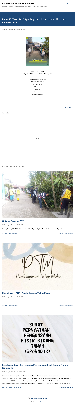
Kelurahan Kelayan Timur (18, 3)
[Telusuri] (67, 3)
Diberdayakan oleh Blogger (38, 398)
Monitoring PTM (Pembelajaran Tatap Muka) (26, 292)
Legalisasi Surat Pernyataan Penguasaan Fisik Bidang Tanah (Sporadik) (35, 366)
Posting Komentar (15, 388)
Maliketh (42, 402)
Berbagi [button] (68, 107)
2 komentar (13, 233)
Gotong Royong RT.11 (14, 221)
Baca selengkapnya (66, 233)
